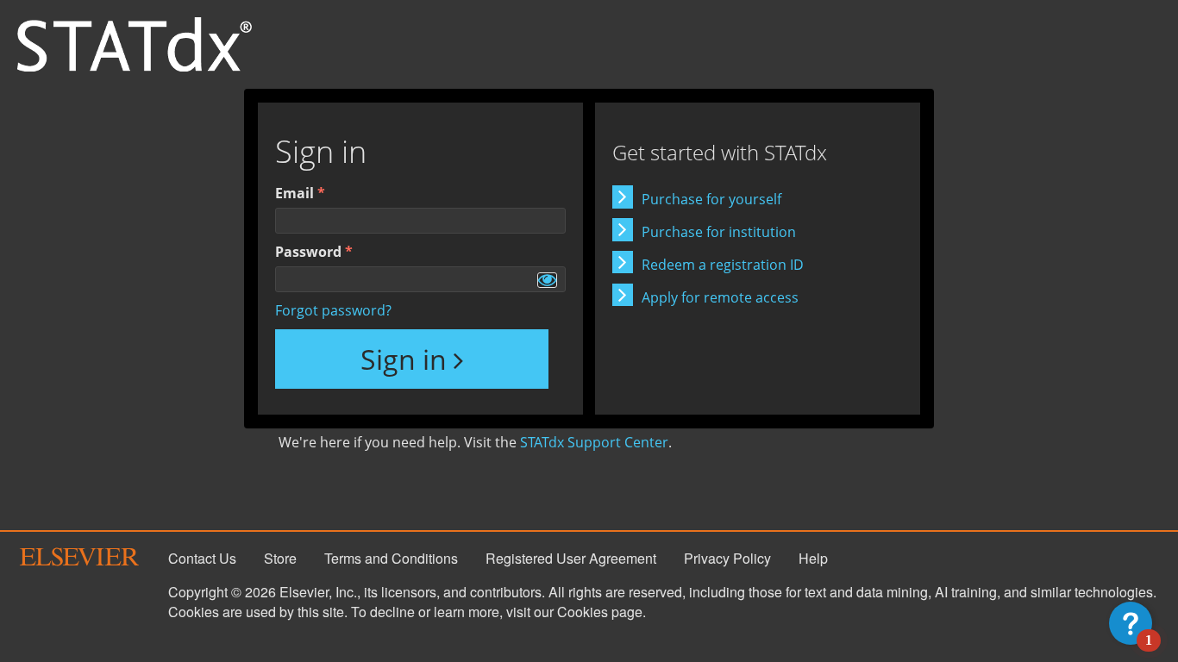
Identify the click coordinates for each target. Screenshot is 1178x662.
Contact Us (202, 558)
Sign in (403, 359)
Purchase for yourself (711, 199)
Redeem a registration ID (723, 264)
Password (308, 251)
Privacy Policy (727, 558)
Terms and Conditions (391, 558)
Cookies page (599, 611)
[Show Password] (547, 280)
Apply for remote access (720, 297)
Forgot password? (333, 310)
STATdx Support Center (594, 442)
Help (813, 558)
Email (294, 193)
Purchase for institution (719, 231)
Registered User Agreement (571, 558)
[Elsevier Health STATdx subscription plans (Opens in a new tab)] (134, 43)
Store (280, 558)
